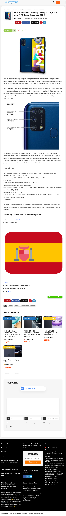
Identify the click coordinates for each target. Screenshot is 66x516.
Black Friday (4, 447)
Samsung (16, 305)
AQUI (9, 291)
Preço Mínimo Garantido (51, 478)
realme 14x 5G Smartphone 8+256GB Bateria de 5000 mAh (51, 332)
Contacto (47, 450)
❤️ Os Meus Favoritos (51, 447)
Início (5, 9)
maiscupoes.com (32, 513)
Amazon (10, 305)
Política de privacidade (51, 476)
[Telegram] (30, 476)
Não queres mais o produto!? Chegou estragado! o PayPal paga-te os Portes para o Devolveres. (54, 473)
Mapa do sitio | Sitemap (51, 467)
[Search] (53, 2)
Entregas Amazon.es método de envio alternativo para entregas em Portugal (54, 460)
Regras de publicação (51, 481)
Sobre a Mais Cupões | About (53, 483)
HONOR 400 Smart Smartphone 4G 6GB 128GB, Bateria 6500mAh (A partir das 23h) (12, 333)
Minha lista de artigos (51, 469)
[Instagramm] (27, 476)
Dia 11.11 (3, 451)
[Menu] (2, 2)
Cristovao (19, 18)
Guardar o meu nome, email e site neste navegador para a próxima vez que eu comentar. (34, 423)
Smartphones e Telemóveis (41, 18)
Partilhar (58, 2)
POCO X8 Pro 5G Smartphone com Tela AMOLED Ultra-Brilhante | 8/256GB (32, 333)
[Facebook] (24, 476)
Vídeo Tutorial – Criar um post (53, 485)
